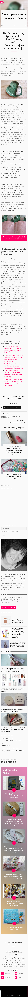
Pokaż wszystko (23, 754)
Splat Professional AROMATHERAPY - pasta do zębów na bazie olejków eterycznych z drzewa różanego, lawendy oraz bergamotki (19, 633)
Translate (15, 531)
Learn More (10, 995)
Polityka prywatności (14, 945)
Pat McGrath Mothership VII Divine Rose (18, 422)
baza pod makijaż (8, 407)
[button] (14, 26)
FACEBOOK (7, 973)
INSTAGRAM (8, 977)
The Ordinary (17, 407)
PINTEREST (21, 973)
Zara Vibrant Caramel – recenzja (11, 740)
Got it (18, 995)
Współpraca (14, 946)
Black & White (6, 745)
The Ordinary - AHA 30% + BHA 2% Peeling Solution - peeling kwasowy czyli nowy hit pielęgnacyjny (18, 644)
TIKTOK (20, 977)
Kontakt (14, 948)
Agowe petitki (6, 743)
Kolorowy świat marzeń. (10, 748)
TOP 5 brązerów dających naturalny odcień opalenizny (17, 620)
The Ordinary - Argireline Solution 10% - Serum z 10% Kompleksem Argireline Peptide (13, 366)
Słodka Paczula (7, 738)
